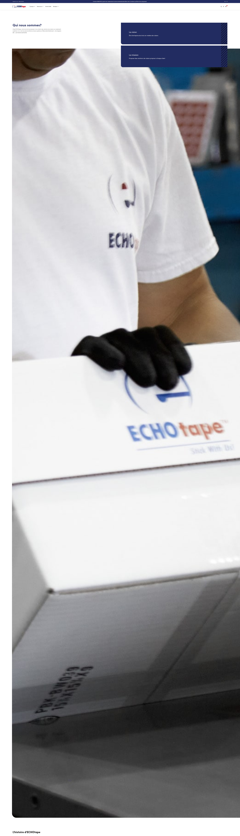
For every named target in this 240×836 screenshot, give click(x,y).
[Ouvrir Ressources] (42, 6)
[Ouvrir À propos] (34, 6)
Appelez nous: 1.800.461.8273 (18, 1)
